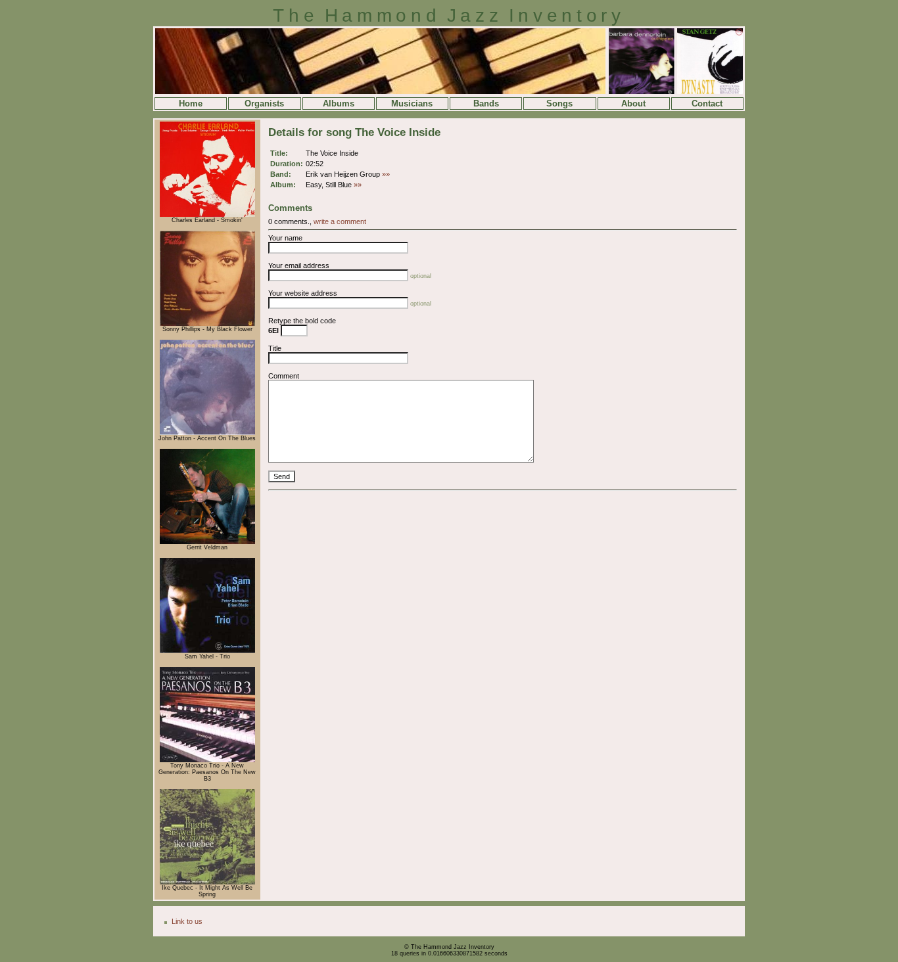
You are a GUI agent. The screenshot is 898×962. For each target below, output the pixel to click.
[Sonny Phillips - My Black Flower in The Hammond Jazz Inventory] (207, 324)
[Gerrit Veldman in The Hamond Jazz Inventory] (207, 542)
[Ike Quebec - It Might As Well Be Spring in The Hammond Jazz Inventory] (207, 882)
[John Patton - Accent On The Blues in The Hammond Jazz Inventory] (207, 433)
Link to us (187, 921)
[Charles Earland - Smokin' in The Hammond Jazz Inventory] (207, 215)
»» (386, 174)
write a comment (340, 221)
